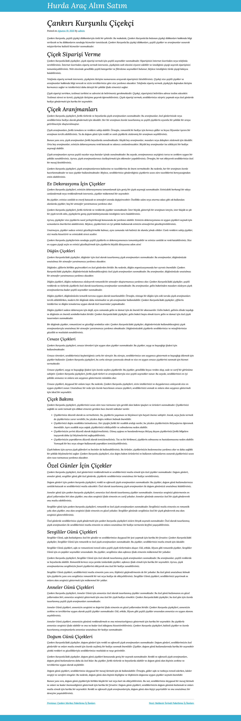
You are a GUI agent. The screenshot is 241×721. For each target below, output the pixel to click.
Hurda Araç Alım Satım (87, 5)
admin (81, 30)
